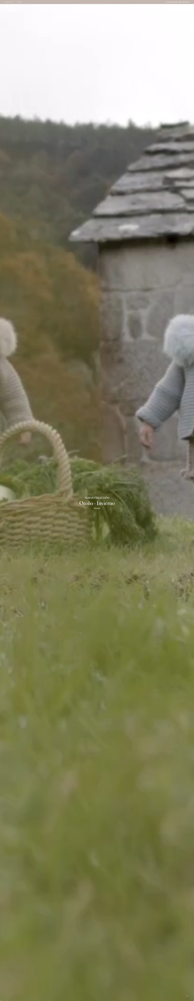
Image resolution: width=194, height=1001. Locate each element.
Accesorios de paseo (126, 8)
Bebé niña (73, 8)
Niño (103, 8)
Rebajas (140, 8)
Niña (94, 8)
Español (19, 2)
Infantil (112, 8)
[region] (97, 502)
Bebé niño (84, 8)
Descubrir (97, 508)
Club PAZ (106, 2)
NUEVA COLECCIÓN (58, 8)
